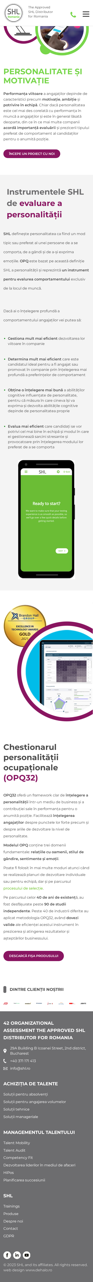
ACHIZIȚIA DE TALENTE (30, 1083)
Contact (10, 1228)
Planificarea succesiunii (24, 1180)
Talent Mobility (16, 1143)
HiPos (8, 1172)
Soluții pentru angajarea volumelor (34, 1102)
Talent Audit (14, 1150)
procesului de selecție (23, 888)
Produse (11, 1214)
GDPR (8, 1236)
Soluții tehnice (16, 1109)
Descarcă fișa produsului (33, 956)
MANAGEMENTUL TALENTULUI (39, 1132)
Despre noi (13, 1221)
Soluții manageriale (20, 1117)
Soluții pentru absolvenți (25, 1094)
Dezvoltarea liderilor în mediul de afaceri (39, 1165)
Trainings (11, 1206)
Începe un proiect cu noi (32, 154)
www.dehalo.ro (39, 1270)
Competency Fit (18, 1158)
